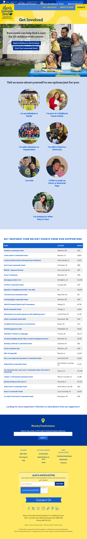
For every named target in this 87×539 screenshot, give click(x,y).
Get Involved (49, 7)
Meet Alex (23, 454)
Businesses (63, 459)
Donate (81, 7)
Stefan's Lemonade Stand (13, 285)
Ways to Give (66, 7)
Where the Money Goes (52, 3)
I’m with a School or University (57, 148)
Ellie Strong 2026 (10, 353)
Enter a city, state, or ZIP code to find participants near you (43, 431)
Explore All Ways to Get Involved (26, 43)
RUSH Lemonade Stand (12, 309)
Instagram (43, 508)
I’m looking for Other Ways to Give (43, 218)
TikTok (48, 508)
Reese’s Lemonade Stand (13, 391)
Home (26, 525)
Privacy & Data (48, 525)
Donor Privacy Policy (36, 525)
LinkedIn (57, 508)
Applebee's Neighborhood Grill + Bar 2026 (19, 290)
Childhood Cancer (27, 3)
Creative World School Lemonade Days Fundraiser (22, 260)
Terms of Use (58, 525)
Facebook (29, 508)
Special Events (75, 3)
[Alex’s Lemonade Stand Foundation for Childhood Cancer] (7, 21)
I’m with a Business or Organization (29, 148)
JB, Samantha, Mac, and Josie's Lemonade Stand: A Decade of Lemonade (27, 371)
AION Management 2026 (13, 329)
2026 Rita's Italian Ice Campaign (16, 334)
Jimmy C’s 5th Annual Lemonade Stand (18, 377)
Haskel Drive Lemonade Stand (15, 364)
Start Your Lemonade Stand (26, 48)
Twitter (33, 508)
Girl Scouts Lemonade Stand (14, 265)
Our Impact (23, 457)
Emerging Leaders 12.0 (12, 280)
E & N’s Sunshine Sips (12, 348)
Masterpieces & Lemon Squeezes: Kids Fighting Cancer (24, 314)
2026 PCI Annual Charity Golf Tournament (19, 304)
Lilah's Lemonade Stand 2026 (15, 319)
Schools (63, 463)
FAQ (23, 460)
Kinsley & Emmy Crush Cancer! (15, 382)
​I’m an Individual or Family (29, 114)
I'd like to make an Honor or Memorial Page (57, 183)
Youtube (38, 508)
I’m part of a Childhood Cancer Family (57, 114)
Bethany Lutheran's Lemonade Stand (18, 344)
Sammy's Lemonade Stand (14, 250)
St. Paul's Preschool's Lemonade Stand (18, 396)
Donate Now (43, 454)
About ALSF (8, 3)
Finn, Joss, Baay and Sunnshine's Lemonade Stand (22, 358)
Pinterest (52, 508)
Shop (44, 462)
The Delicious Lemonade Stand (15, 295)
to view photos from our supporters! (57, 406)
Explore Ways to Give (43, 458)
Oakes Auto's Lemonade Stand (15, 387)
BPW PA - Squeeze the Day (13, 270)
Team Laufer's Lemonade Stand (16, 255)
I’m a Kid (29, 180)
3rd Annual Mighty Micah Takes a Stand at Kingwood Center (26, 339)
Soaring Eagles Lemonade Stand (16, 299)
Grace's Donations (11, 275)
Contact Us (43, 500)
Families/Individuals (64, 456)
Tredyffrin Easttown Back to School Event (19, 324)
